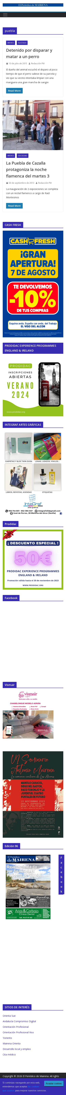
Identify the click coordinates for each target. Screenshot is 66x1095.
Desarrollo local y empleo (17, 1049)
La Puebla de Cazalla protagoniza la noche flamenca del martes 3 (27, 169)
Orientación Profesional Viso (18, 1032)
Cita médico (9, 1054)
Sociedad (22, 155)
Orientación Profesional (16, 1026)
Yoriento (7, 1037)
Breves (10, 43)
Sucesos (22, 43)
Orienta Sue (9, 1015)
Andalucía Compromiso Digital (19, 1021)
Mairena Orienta (11, 1043)
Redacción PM (38, 63)
